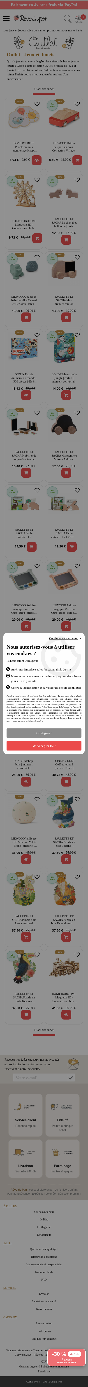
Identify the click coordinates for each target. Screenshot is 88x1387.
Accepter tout (46, 746)
